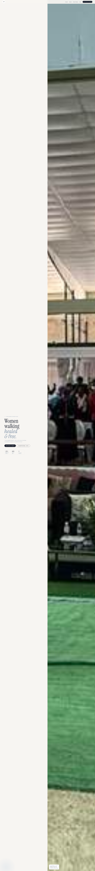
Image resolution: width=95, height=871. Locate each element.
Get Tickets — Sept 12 (87, 1)
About (70, 1)
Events (66, 1)
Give (80, 1)
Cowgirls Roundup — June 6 (23, 445)
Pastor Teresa (75, 1)
